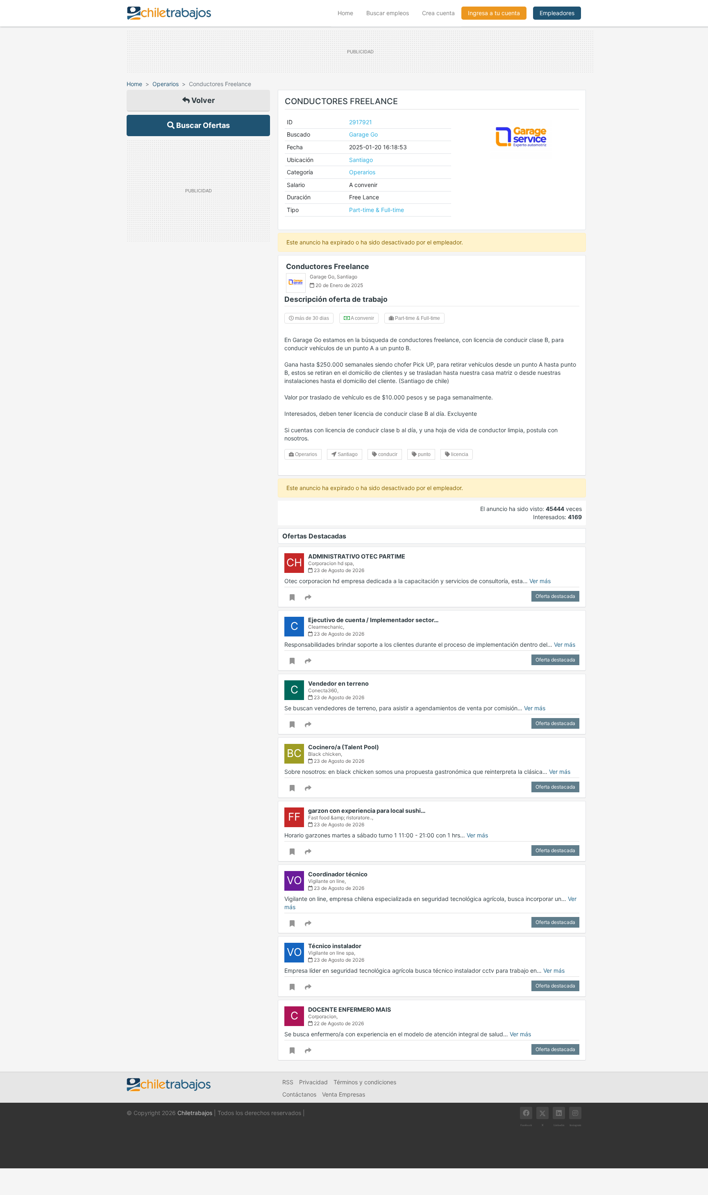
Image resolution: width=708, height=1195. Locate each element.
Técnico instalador (334, 945)
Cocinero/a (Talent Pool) (343, 746)
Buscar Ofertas (202, 125)
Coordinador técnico (338, 874)
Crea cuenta (438, 12)
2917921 (360, 122)
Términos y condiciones (365, 1082)
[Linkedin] (559, 1113)
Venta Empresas (343, 1094)
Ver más (540, 580)
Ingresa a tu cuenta (494, 12)
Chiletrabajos (194, 1112)
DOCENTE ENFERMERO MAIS (349, 1009)
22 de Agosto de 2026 (338, 1023)
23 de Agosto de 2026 (338, 570)
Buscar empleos (387, 12)
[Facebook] (526, 1113)
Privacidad (313, 1082)
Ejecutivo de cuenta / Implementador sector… (373, 619)
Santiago (361, 159)
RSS (287, 1082)
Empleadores (557, 12)
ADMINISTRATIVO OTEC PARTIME (356, 556)
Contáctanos (299, 1094)
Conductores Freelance (327, 266)
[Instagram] (575, 1113)
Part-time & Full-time (376, 209)
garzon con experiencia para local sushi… (367, 810)
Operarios (165, 83)
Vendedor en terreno (338, 683)
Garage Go (363, 134)
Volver (202, 100)
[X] (542, 1113)
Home (349, 12)
